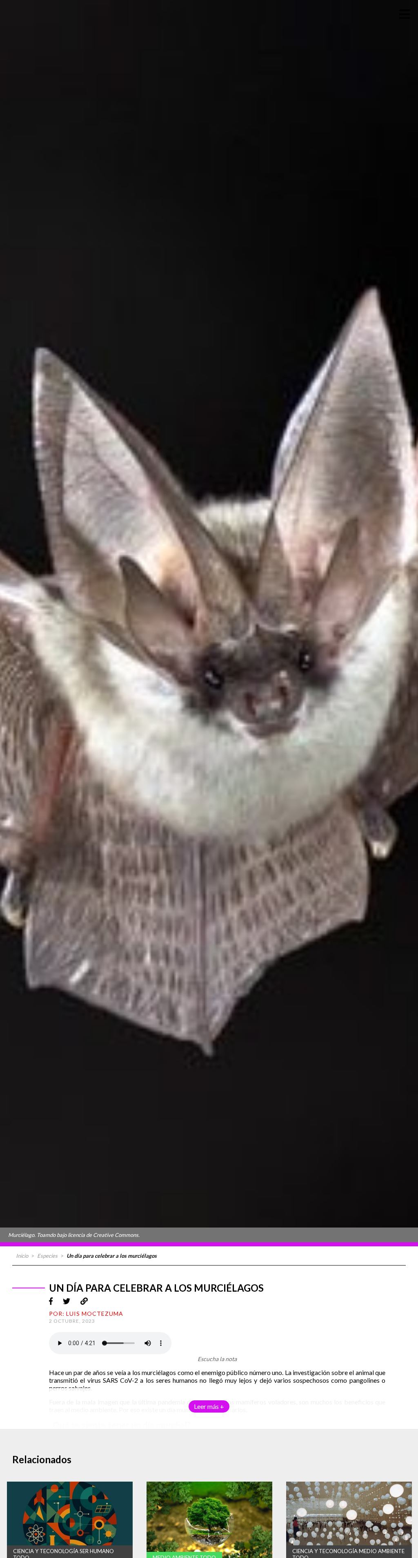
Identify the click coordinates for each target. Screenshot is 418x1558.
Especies (47, 1255)
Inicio (22, 1255)
